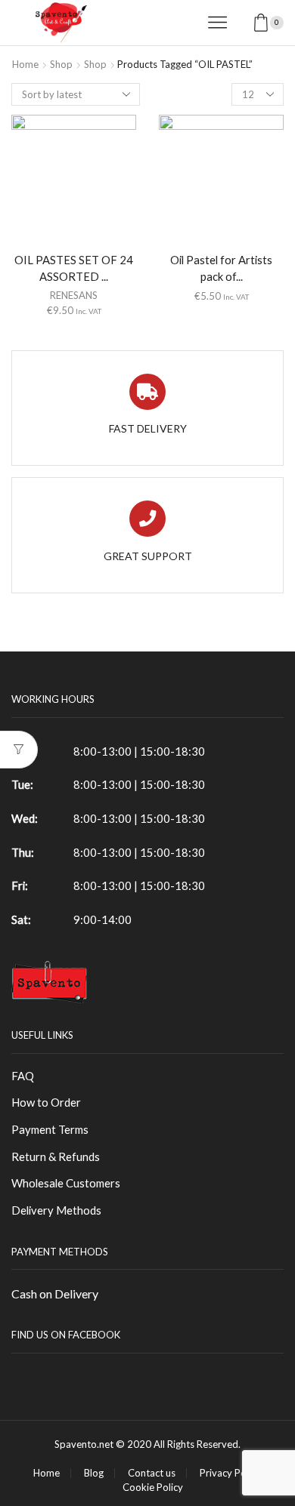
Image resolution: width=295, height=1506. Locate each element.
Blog (94, 1473)
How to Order (46, 1102)
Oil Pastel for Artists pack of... (221, 268)
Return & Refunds (55, 1156)
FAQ (22, 1076)
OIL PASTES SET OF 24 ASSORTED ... (73, 268)
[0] (282, 23)
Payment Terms (49, 1129)
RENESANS (74, 295)
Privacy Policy (230, 1473)
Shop (61, 64)
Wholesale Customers (65, 1183)
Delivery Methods (56, 1210)
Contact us (151, 1473)
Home (25, 64)
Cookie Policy (153, 1487)
